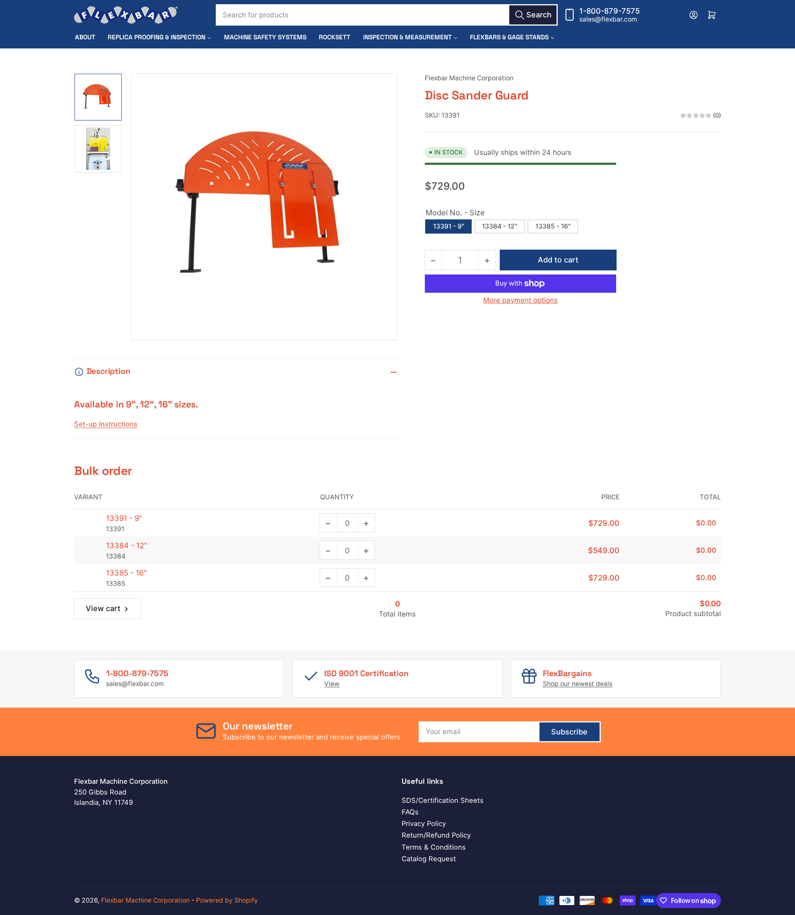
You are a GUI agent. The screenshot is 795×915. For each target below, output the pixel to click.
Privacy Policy (424, 823)
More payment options (520, 300)
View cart (103, 608)
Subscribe (569, 731)
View (332, 684)
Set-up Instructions (105, 424)
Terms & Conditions (434, 847)
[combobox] (387, 15)
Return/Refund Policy (436, 835)
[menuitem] (85, 37)
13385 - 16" (553, 226)
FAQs (410, 812)
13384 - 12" (499, 226)
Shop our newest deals (577, 684)
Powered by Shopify (227, 900)
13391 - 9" (448, 226)
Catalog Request (429, 859)
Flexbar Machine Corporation (469, 78)
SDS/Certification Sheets (443, 800)
